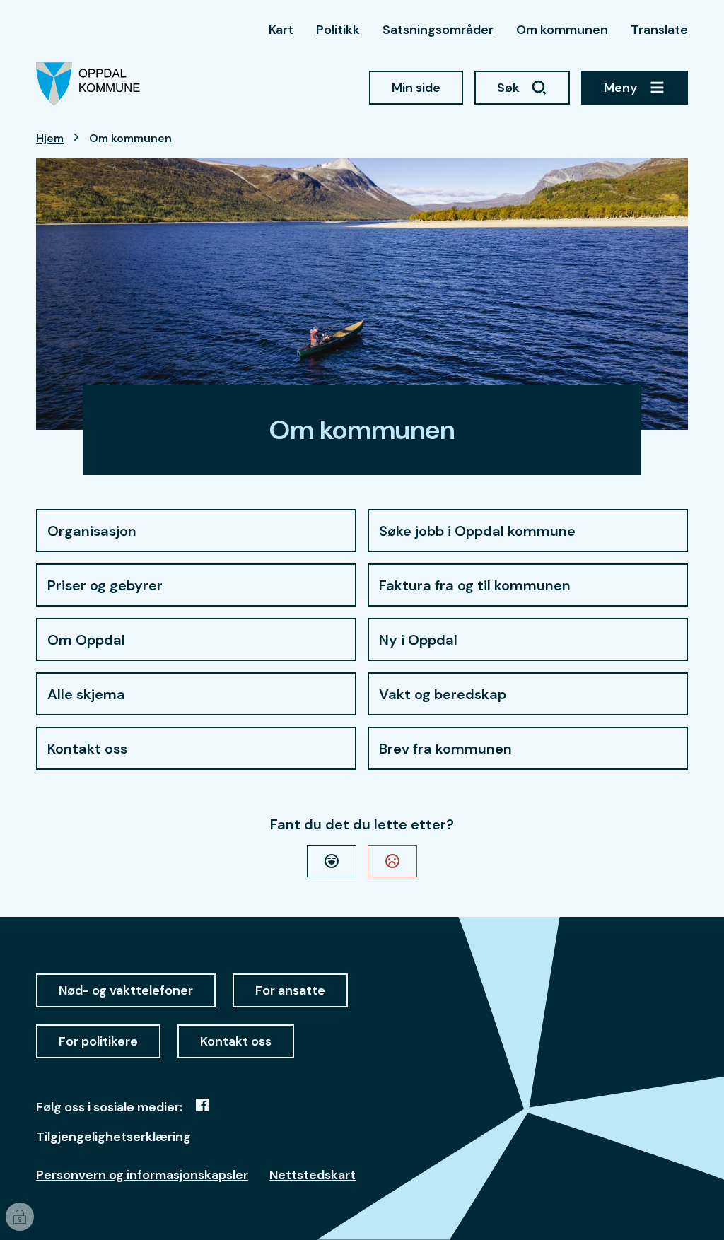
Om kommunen (562, 29)
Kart (281, 29)
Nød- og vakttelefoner (126, 990)
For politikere (98, 1041)
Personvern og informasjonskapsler (142, 1174)
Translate (659, 29)
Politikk (338, 29)
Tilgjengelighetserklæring (113, 1136)
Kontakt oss (236, 1041)
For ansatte (290, 990)
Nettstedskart (312, 1174)
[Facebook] (202, 1104)
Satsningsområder (438, 29)
